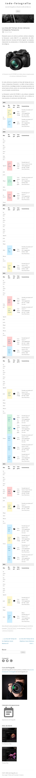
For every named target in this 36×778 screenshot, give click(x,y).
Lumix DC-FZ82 (9, 267)
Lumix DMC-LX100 (9, 491)
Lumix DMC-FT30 (9, 428)
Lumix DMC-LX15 (9, 301)
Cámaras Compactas (8, 630)
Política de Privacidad (13, 775)
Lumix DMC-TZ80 (9, 351)
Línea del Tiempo (12, 628)
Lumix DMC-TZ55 (9, 558)
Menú (18, 11)
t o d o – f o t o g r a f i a (18, 3)
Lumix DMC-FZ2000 (9, 310)
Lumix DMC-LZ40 (9, 539)
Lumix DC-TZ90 (9, 250)
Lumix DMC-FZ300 (9, 393)
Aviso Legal (4, 775)
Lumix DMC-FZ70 (9, 601)
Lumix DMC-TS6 (9, 419)
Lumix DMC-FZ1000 (9, 506)
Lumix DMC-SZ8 (9, 529)
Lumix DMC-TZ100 (9, 341)
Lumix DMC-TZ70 (9, 457)
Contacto (21, 775)
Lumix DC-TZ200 (9, 196)
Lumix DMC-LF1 (9, 617)
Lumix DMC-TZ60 (9, 548)
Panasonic (28, 628)
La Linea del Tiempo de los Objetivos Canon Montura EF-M (26, 641)
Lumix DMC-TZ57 (9, 448)
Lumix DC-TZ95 (9, 122)
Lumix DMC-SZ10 (9, 438)
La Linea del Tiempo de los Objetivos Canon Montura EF (9, 641)
